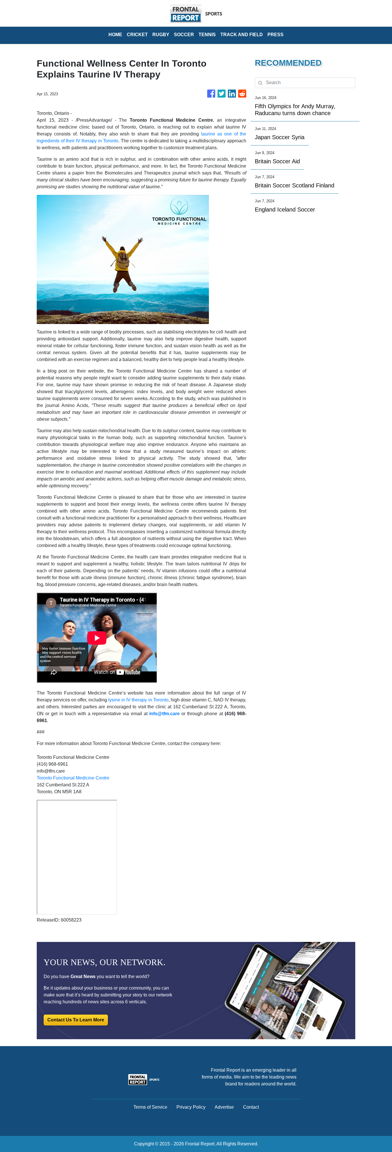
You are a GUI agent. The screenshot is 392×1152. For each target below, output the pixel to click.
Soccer (184, 34)
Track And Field (241, 34)
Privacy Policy (190, 1107)
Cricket (137, 34)
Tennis (207, 34)
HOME (115, 34)
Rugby (160, 34)
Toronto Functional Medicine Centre (73, 777)
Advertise (224, 1107)
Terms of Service (150, 1107)
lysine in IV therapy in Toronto (138, 699)
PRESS (275, 34)
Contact (251, 1107)
